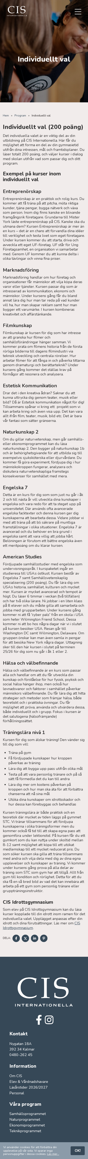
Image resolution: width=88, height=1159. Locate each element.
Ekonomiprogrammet (27, 1125)
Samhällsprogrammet (27, 1114)
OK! (78, 1150)
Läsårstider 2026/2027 (28, 1087)
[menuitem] (77, 12)
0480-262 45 (20, 1054)
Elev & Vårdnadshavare (28, 1081)
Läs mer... (53, 1154)
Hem (6, 115)
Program (20, 115)
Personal (16, 1093)
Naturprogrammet (24, 1119)
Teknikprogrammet (25, 1131)
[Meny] (77, 12)
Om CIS (15, 1076)
